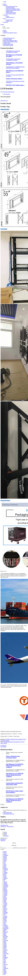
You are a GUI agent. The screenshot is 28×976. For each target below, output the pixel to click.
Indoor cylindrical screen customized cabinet (13, 757)
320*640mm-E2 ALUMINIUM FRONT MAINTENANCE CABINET (14, 800)
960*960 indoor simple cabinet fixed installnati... (14, 791)
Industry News (9, 21)
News (4, 18)
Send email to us (4, 100)
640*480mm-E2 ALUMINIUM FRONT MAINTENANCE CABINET (14, 765)
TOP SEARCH (10, 826)
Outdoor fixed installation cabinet (13, 10)
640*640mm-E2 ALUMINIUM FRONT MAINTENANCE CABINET (14, 775)
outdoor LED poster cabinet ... (14, 78)
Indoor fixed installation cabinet (13, 8)
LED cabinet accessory (11, 13)
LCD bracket (3, 745)
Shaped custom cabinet (11, 12)
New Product (3, 746)
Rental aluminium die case (11, 6)
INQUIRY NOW (4, 825)
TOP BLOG (3, 826)
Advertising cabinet (10, 7)
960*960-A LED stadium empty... (15, 85)
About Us (5, 14)
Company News (9, 19)
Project (7, 16)
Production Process (10, 17)
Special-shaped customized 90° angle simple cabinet (14, 783)
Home (4, 4)
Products (5, 5)
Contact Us (5, 22)
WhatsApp (3, 840)
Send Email (3, 839)
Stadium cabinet (9, 11)
